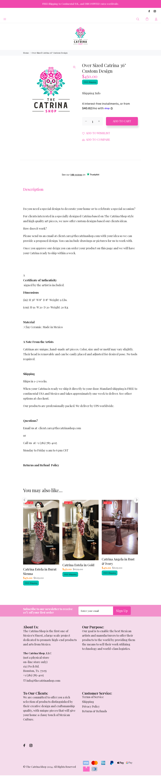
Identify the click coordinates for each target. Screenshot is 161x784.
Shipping (88, 702)
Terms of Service (93, 697)
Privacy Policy (91, 706)
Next (136, 500)
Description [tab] (33, 189)
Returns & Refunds (94, 711)
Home (26, 52)
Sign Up (122, 610)
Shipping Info (91, 93)
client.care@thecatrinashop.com (60, 428)
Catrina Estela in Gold (78, 565)
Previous (25, 500)
